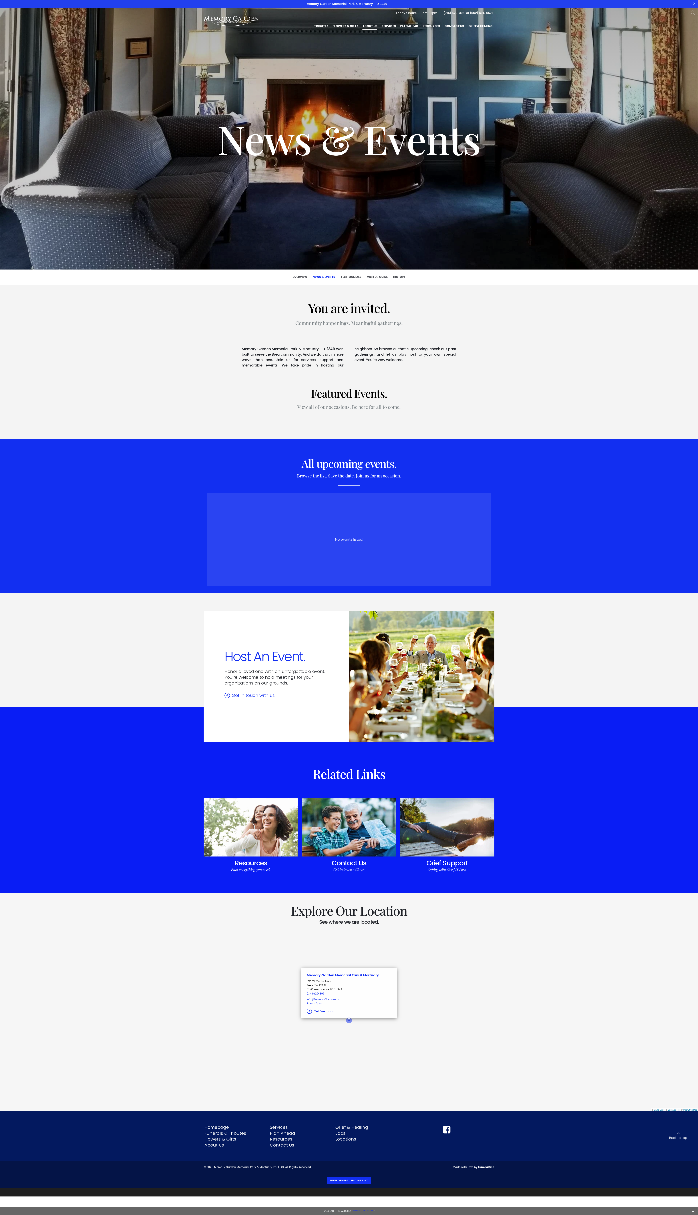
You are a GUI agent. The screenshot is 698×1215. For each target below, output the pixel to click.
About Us (214, 1145)
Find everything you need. (251, 869)
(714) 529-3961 (316, 993)
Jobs (340, 1133)
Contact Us (349, 863)
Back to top (678, 1138)
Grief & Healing (351, 1127)
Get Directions (324, 1011)
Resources (251, 863)
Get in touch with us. (349, 869)
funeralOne (486, 1167)
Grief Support (447, 863)
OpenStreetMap (690, 1109)
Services (279, 1127)
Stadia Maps (659, 1109)
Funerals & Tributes (225, 1133)
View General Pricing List (349, 1180)
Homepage (216, 1127)
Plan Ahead (282, 1133)
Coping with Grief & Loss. (447, 869)
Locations (345, 1139)
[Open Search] (693, 13)
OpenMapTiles (674, 1109)
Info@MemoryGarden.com (324, 999)
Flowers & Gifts (220, 1139)
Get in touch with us (253, 695)
